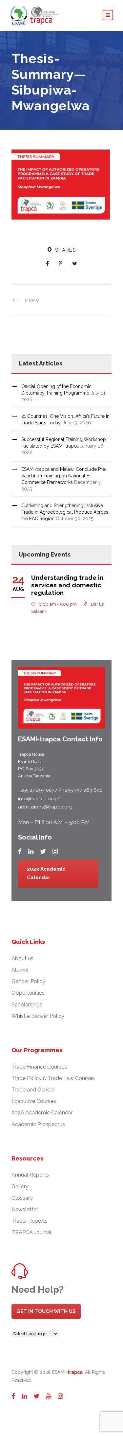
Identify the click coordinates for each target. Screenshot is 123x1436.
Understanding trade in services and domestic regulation (67, 585)
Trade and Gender (33, 1090)
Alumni (19, 970)
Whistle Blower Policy (37, 1016)
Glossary (22, 1198)
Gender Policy (28, 981)
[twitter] (43, 851)
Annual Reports (30, 1175)
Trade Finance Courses (39, 1067)
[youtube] (48, 1396)
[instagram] (55, 851)
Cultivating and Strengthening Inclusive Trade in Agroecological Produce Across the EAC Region (64, 512)
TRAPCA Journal (31, 1232)
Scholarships (26, 1005)
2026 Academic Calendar (42, 1112)
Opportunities (28, 993)
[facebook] (20, 851)
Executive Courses (33, 1101)
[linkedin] (30, 851)
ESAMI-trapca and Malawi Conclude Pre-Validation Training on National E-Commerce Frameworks (64, 476)
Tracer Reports (29, 1221)
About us (22, 958)
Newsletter (24, 1209)
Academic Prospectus (38, 1124)
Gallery (20, 1186)
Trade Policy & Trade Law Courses (53, 1078)
